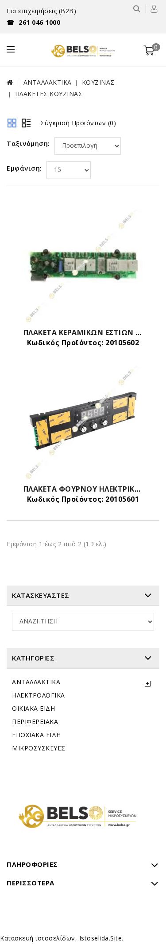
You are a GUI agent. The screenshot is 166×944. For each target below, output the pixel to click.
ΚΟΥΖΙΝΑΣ (98, 82)
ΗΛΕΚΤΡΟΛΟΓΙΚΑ (38, 695)
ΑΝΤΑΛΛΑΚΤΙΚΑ (47, 82)
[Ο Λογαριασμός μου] (153, 8)
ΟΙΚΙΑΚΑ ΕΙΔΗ (33, 708)
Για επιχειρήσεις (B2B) (41, 11)
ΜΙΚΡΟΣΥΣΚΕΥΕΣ (39, 748)
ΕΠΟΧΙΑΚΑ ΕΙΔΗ (36, 735)
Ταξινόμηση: (28, 143)
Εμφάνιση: (24, 168)
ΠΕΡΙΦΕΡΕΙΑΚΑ (35, 721)
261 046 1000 (33, 22)
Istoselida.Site (100, 938)
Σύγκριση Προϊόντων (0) (78, 123)
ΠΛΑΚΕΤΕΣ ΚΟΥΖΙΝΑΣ (49, 94)
